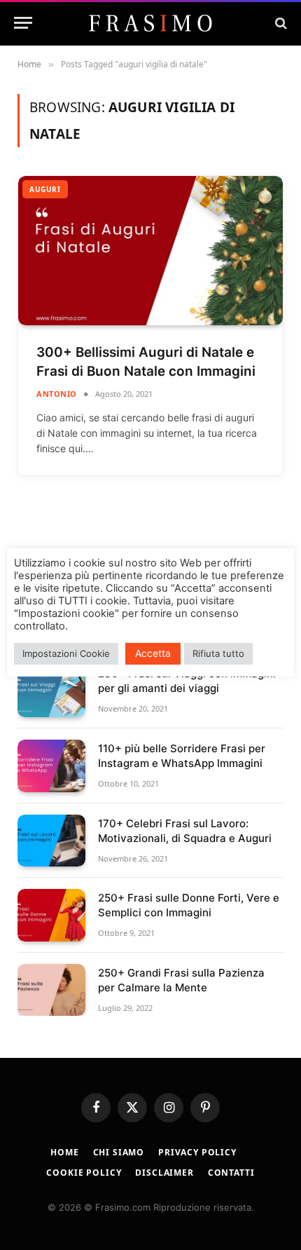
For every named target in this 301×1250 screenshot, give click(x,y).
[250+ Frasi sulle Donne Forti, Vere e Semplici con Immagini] (51, 915)
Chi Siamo (119, 1152)
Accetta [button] (153, 653)
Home (64, 1152)
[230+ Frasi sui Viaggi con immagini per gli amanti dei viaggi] (51, 691)
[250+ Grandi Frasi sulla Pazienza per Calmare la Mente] (51, 990)
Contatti (231, 1172)
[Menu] (23, 23)
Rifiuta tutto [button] (218, 653)
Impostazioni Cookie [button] (66, 653)
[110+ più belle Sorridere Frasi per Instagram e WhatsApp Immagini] (51, 766)
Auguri (45, 189)
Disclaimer (164, 1172)
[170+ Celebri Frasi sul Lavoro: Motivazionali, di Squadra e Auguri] (51, 841)
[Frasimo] (150, 23)
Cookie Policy (83, 1172)
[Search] (279, 23)
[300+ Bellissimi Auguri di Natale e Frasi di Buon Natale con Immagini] (150, 250)
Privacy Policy (197, 1152)
